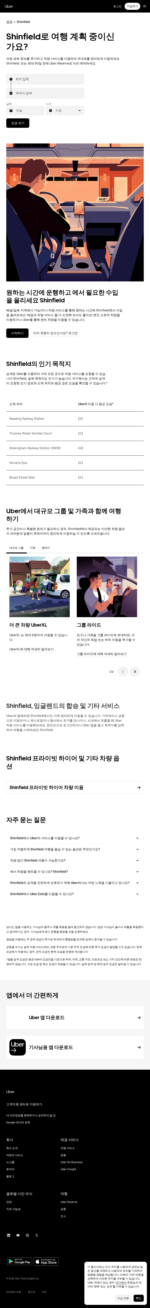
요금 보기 (17, 123)
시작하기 (17, 333)
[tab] (56, 547)
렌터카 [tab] (46, 547)
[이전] (123, 672)
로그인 (117, 6)
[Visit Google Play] (19, 1262)
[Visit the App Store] (46, 1261)
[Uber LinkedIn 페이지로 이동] (8, 1235)
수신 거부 (123, 1298)
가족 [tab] (32, 547)
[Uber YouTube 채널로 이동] (18, 1235)
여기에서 (121, 1282)
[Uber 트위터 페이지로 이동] (36, 1235)
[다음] (135, 672)
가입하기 (132, 6)
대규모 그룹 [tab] (16, 547)
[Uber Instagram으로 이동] (27, 1235)
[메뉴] (144, 6)
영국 (9, 22)
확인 (138, 1298)
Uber (9, 6)
